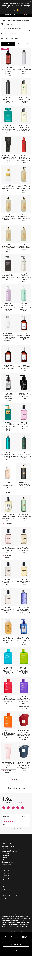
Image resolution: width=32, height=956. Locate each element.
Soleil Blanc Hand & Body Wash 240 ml (8, 187)
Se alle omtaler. (25, 803)
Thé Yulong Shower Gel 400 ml (24, 517)
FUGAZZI (24, 423)
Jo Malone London (23, 98)
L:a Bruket (8, 68)
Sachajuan (24, 334)
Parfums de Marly (8, 762)
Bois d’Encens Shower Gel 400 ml (23, 485)
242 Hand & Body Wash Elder (8, 395)
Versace (8, 126)
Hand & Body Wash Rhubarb (8, 70)
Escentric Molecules (8, 668)
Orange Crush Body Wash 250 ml (8, 610)
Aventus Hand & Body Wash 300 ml (23, 217)
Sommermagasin (7, 864)
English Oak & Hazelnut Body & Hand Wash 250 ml (23, 129)
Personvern (5, 855)
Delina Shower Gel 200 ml (8, 764)
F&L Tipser (5, 860)
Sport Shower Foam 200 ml (24, 70)
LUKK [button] (16, 951)
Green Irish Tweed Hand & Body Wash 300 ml (8, 247)
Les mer (14, 33)
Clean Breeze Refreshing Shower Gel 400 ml (24, 307)
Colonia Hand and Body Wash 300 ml (8, 517)
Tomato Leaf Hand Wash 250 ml (23, 100)
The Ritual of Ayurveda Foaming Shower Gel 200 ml (23, 158)
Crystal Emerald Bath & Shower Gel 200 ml (8, 129)
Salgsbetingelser (7, 878)
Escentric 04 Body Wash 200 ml (8, 700)
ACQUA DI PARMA (23, 393)
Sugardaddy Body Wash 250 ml (8, 549)
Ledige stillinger (6, 889)
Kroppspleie (17, 21)
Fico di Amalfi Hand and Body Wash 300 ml (24, 640)
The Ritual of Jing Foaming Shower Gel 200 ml (23, 456)
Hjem (4, 21)
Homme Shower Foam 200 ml (8, 100)
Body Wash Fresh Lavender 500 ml (8, 367)
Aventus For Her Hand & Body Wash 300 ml (23, 188)
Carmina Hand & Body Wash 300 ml (23, 247)
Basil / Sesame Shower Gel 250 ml (8, 640)
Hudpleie (9, 21)
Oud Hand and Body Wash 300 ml (24, 395)
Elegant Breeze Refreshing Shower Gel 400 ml (8, 307)
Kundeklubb (5, 875)
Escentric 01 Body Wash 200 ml (23, 700)
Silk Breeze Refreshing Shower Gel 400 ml (24, 277)
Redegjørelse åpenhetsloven (10, 851)
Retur (3, 880)
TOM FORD (8, 185)
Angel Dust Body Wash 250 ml (8, 582)
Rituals (24, 68)
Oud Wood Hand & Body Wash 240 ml (8, 276)
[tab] (14, 828)
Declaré (24, 274)
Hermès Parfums (24, 731)
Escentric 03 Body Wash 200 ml (23, 671)
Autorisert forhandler (8, 849)
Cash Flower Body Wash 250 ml (23, 425)
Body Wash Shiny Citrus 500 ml (24, 367)
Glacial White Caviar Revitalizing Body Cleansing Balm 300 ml (8, 338)
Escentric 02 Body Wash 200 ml (8, 735)
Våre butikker (6, 853)
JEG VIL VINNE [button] (16, 944)
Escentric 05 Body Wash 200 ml (8, 671)
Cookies (4, 857)
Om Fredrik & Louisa (8, 847)
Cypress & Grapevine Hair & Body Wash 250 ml (8, 158)
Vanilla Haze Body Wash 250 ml (23, 549)
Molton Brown (23, 607)
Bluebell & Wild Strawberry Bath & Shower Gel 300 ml (23, 611)
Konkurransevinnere (7, 862)
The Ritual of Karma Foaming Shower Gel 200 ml (8, 456)
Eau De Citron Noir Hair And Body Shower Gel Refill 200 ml (23, 766)
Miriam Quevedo (8, 334)
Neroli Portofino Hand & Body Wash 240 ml (8, 426)
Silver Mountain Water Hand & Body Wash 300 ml (8, 218)
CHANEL (8, 482)
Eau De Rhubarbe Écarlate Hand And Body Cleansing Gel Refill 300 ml (24, 735)
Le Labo (8, 637)
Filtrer (8, 43)
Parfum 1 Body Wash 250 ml (24, 582)
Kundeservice (6, 873)
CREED (24, 185)
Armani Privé (23, 482)
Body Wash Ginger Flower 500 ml (23, 336)
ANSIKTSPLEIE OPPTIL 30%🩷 (15, 14)
